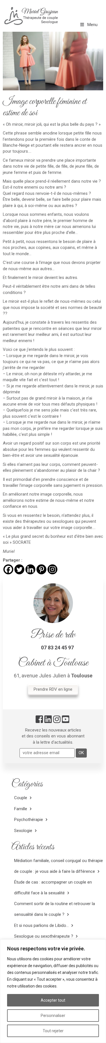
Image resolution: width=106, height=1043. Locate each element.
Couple (20, 797)
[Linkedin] (30, 569)
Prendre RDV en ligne (53, 689)
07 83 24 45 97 (57, 647)
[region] (53, 991)
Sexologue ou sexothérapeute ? (43, 936)
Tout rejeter (53, 1031)
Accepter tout (53, 1000)
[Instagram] (52, 569)
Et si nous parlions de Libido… (41, 925)
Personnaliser (53, 1015)
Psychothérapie (28, 819)
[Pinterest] (41, 569)
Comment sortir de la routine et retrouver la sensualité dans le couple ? (54, 909)
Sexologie (23, 830)
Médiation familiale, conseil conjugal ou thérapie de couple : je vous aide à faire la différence (58, 866)
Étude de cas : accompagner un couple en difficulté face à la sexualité (53, 888)
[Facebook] (8, 569)
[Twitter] (19, 569)
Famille (20, 808)
